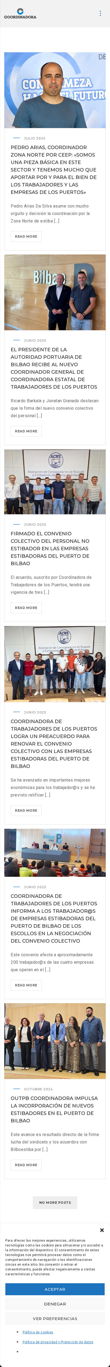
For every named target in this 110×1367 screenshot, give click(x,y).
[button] (102, 1230)
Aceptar (55, 1289)
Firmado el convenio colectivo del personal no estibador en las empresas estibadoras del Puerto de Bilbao (50, 549)
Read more (28, 238)
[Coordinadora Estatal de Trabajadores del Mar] (20, 13)
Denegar (55, 1303)
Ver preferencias (55, 1318)
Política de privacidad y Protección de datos (58, 1342)
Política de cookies (38, 1332)
